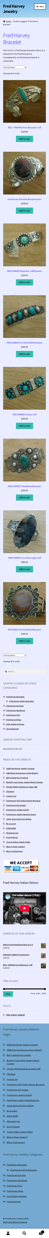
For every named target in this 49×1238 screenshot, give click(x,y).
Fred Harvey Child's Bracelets (21, 701)
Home (8, 21)
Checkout (10, 791)
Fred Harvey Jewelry (14, 8)
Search (24, 1233)
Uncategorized (12, 729)
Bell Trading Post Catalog (17, 778)
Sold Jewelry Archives (15, 724)
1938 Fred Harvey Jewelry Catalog (20, 768)
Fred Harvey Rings (13, 719)
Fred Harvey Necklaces (15, 710)
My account (11, 823)
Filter (8, 994)
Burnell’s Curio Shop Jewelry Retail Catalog (24, 782)
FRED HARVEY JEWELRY (15, 1015)
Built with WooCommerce (15, 1222)
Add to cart (24, 138)
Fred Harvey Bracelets (15, 697)
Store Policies (12, 837)
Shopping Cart (12, 833)
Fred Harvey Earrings (15, 706)
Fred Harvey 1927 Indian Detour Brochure (23, 801)
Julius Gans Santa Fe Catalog (18, 819)
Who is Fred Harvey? (14, 851)
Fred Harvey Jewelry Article (17, 810)
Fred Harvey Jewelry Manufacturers (21, 814)
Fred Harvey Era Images (16, 805)
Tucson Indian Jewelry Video (18, 842)
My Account (8, 1233)
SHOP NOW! (11, 828)
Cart (38, 1231)
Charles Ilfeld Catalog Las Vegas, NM (21, 787)
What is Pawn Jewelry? (15, 846)
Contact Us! (11, 796)
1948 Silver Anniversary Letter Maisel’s (22, 773)
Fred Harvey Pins (13, 715)
